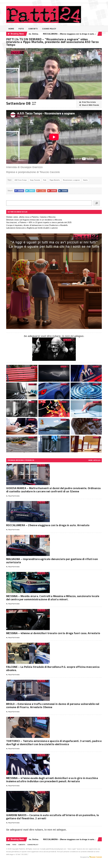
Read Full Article (14, 496)
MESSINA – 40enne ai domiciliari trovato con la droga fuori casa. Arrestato (53, 633)
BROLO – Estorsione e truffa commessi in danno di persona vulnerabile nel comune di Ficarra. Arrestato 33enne (52, 705)
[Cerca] (96, 203)
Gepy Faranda (35, 180)
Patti (44, 180)
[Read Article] (31, 466)
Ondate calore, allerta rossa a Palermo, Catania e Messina (30, 217)
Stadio (85, 180)
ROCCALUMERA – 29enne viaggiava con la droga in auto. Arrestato (51, 34)
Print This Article (89, 102)
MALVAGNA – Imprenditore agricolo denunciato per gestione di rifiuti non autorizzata (52, 560)
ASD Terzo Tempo (20, 180)
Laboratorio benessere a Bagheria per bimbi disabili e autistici (32, 228)
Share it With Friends (90, 105)
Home (11, 28)
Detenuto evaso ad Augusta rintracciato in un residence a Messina (34, 220)
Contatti (33, 28)
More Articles (94, 460)
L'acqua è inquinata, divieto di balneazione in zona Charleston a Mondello (37, 225)
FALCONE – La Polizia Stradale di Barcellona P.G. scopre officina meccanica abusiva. (53, 668)
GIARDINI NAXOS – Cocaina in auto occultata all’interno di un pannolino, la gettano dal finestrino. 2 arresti (52, 816)
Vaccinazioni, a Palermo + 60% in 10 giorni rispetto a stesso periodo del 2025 (38, 222)
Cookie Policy (49, 28)
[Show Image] (24, 466)
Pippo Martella (55, 180)
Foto (21, 28)
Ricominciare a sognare (71, 180)
